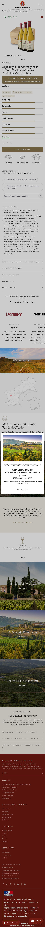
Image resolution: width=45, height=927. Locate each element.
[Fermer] (41, 436)
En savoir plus (22, 489)
